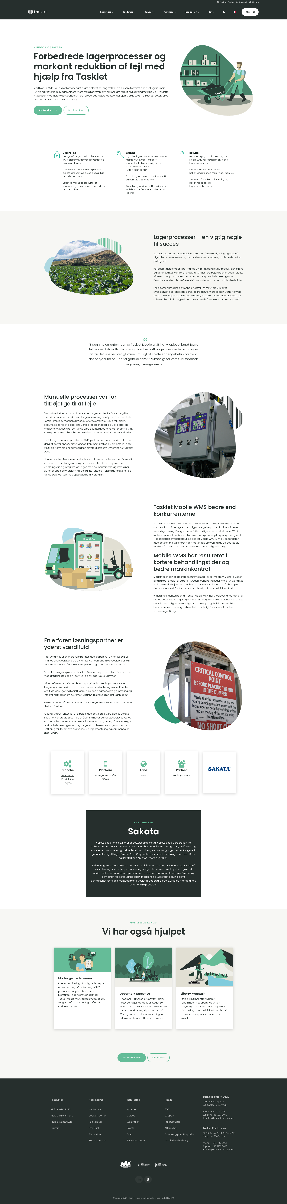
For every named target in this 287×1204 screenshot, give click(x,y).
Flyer (129, 1134)
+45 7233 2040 (219, 1114)
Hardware (128, 11)
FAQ (167, 1109)
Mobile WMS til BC (61, 1109)
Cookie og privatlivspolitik (179, 1134)
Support (242, 2)
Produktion (67, 779)
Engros (68, 783)
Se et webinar (76, 110)
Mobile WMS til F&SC (62, 1115)
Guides (131, 1115)
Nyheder (131, 1109)
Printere (55, 1128)
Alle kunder (158, 1057)
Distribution (67, 775)
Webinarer (133, 1122)
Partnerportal (172, 1122)
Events (130, 1128)
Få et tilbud (95, 1122)
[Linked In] (139, 1179)
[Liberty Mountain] (204, 988)
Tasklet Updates (136, 1140)
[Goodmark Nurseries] (143, 988)
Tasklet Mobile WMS (203, 539)
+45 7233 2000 (218, 1111)
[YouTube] (148, 1179)
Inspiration (191, 11)
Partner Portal (226, 2)
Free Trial (250, 11)
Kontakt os (95, 1109)
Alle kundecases (47, 110)
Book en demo (97, 1115)
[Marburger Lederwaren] (82, 988)
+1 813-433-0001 (218, 1142)
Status (255, 2)
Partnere (169, 11)
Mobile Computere (61, 1122)
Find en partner (97, 1140)
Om (210, 11)
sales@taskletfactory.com (219, 1118)
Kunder (149, 11)
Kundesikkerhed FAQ (176, 1140)
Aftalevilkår (171, 1128)
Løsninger (106, 11)
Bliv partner (95, 1134)
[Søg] (224, 11)
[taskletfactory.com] (38, 11)
